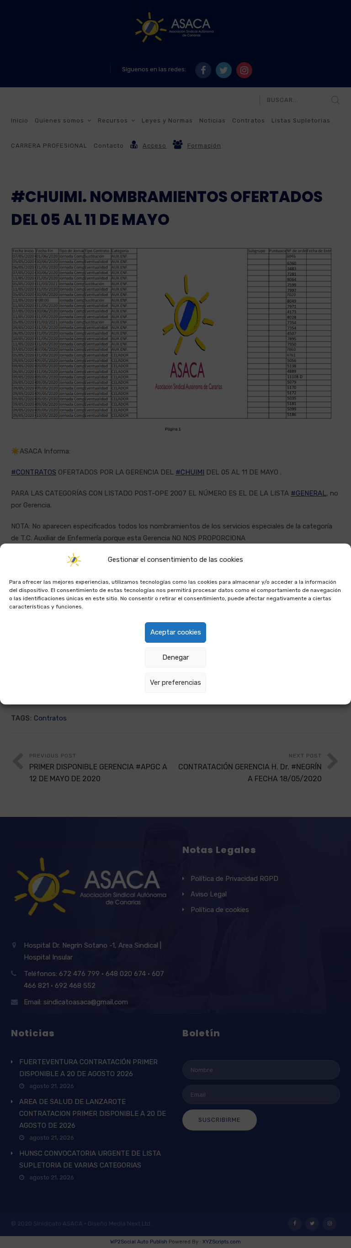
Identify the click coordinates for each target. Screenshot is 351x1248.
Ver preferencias (175, 682)
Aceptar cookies (175, 632)
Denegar (175, 657)
